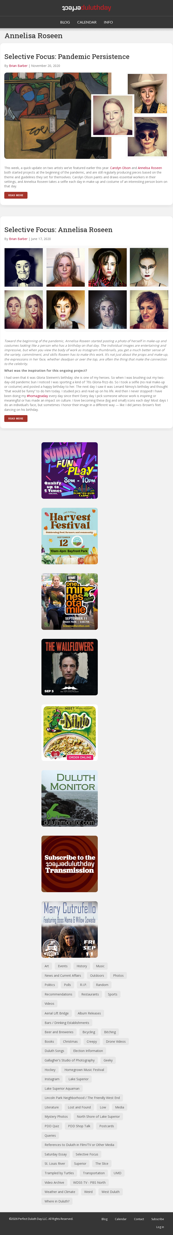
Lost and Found (79, 1107)
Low (103, 1107)
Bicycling (88, 1032)
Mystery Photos (56, 1116)
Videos (49, 1003)
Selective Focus (87, 1154)
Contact (139, 1219)
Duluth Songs (54, 1051)
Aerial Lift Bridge (57, 1013)
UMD (117, 1173)
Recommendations (58, 994)
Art (47, 966)
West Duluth (111, 1192)
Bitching (110, 1032)
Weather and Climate (60, 1192)
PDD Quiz (52, 1126)
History (82, 966)
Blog (104, 1219)
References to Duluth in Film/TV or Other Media (79, 1145)
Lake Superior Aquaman (62, 1088)
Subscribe (157, 1219)
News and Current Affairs (63, 975)
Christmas (70, 1041)
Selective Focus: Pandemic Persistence (67, 56)
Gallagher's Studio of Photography (70, 1060)
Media (119, 1107)
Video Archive (54, 1182)
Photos (118, 975)
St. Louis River (55, 1163)
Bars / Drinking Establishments (67, 1023)
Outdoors (97, 975)
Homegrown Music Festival (84, 1070)
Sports (112, 994)
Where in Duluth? (57, 1201)
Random (102, 985)
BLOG (65, 22)
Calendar (121, 1219)
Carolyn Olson (120, 168)
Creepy (92, 1041)
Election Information (88, 1051)
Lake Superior (78, 1079)
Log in (160, 1227)
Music (100, 966)
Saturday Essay (56, 1154)
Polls (67, 985)
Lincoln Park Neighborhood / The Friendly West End (82, 1098)
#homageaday (37, 396)
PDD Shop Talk (79, 1126)
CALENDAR (86, 22)
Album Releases (89, 1013)
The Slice (101, 1163)
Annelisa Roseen (150, 168)
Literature (52, 1107)
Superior (80, 1163)
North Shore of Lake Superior (98, 1116)
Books (49, 1041)
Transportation (94, 1173)
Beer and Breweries (59, 1032)
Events (63, 966)
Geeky (108, 1060)
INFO (108, 22)
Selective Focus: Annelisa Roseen (58, 229)
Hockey (50, 1070)
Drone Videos (116, 1041)
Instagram (52, 1079)
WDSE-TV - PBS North (89, 1182)
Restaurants (90, 994)
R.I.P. (83, 985)
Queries (50, 1135)
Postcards (106, 1126)
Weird (88, 1192)
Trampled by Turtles (59, 1173)
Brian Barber (18, 66)
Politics (50, 985)
